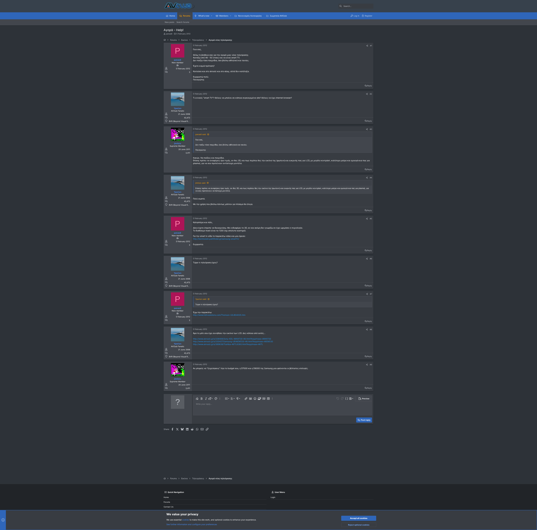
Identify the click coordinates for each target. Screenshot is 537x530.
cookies (185, 520)
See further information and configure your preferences (191, 524)
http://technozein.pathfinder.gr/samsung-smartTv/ (216, 239)
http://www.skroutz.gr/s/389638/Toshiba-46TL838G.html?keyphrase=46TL (228, 344)
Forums (167, 502)
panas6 (169, 34)
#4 (371, 177)
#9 (371, 364)
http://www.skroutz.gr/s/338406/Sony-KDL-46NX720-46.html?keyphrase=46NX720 (232, 339)
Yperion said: (201, 299)
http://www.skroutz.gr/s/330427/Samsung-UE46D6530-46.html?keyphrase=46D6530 (233, 341)
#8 (371, 329)
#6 (371, 259)
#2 (371, 94)
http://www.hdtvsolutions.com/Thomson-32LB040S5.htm (219, 315)
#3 (371, 129)
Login (273, 497)
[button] (211, 16)
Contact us (168, 507)
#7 (371, 294)
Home (166, 497)
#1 (371, 46)
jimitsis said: (200, 183)
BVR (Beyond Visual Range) (181, 121)
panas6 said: (200, 134)
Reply (369, 86)
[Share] (367, 45)
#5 (371, 218)
